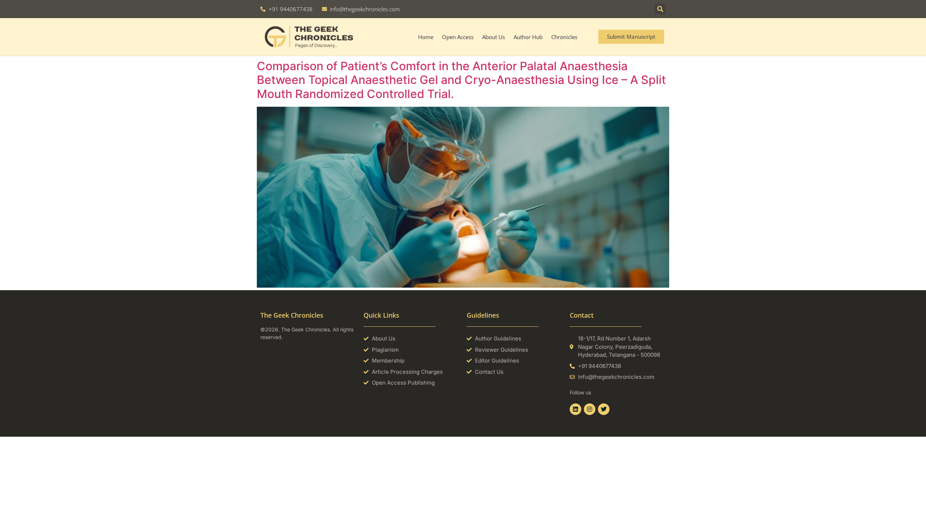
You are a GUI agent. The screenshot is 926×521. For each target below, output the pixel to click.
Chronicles (564, 37)
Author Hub (528, 37)
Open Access (457, 37)
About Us (493, 37)
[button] (660, 9)
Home (425, 37)
